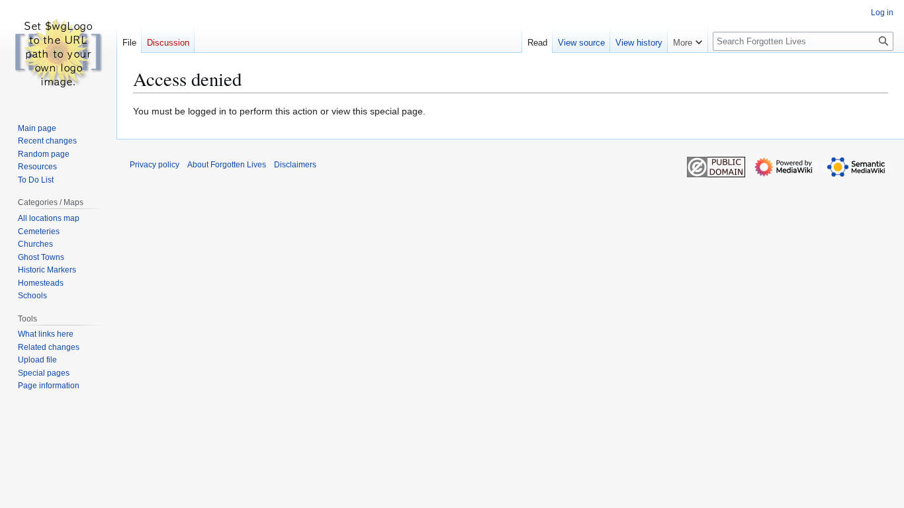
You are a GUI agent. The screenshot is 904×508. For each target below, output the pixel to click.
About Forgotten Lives (226, 164)
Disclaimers (295, 164)
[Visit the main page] (58, 53)
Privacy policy (154, 164)
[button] (687, 39)
